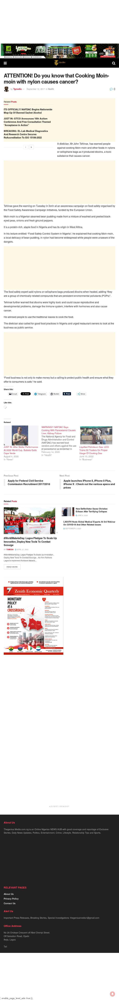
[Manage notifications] (112, 993)
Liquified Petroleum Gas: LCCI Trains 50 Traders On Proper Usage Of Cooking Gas (94, 450)
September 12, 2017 (36, 88)
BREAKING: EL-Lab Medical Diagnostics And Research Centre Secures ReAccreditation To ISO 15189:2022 (26, 134)
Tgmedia (17, 88)
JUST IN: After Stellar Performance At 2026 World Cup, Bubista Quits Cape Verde (21, 450)
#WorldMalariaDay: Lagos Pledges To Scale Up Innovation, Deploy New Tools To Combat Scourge (30, 541)
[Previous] (25, 147)
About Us (9, 893)
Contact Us (9, 903)
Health (51, 88)
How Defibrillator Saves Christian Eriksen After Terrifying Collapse (92, 510)
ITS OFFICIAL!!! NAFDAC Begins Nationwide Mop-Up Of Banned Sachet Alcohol (28, 111)
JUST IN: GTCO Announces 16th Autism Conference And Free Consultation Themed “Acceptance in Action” (27, 122)
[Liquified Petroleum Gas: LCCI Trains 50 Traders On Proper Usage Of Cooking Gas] (96, 435)
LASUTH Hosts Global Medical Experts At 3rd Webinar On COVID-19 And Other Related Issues (89, 523)
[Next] (31, 147)
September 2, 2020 (73, 528)
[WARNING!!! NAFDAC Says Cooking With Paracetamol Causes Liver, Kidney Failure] (60, 441)
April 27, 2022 (22, 549)
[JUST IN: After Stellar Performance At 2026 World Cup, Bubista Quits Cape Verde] (21, 435)
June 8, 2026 (82, 515)
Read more (12, 566)
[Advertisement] (59, 22)
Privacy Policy (11, 898)
